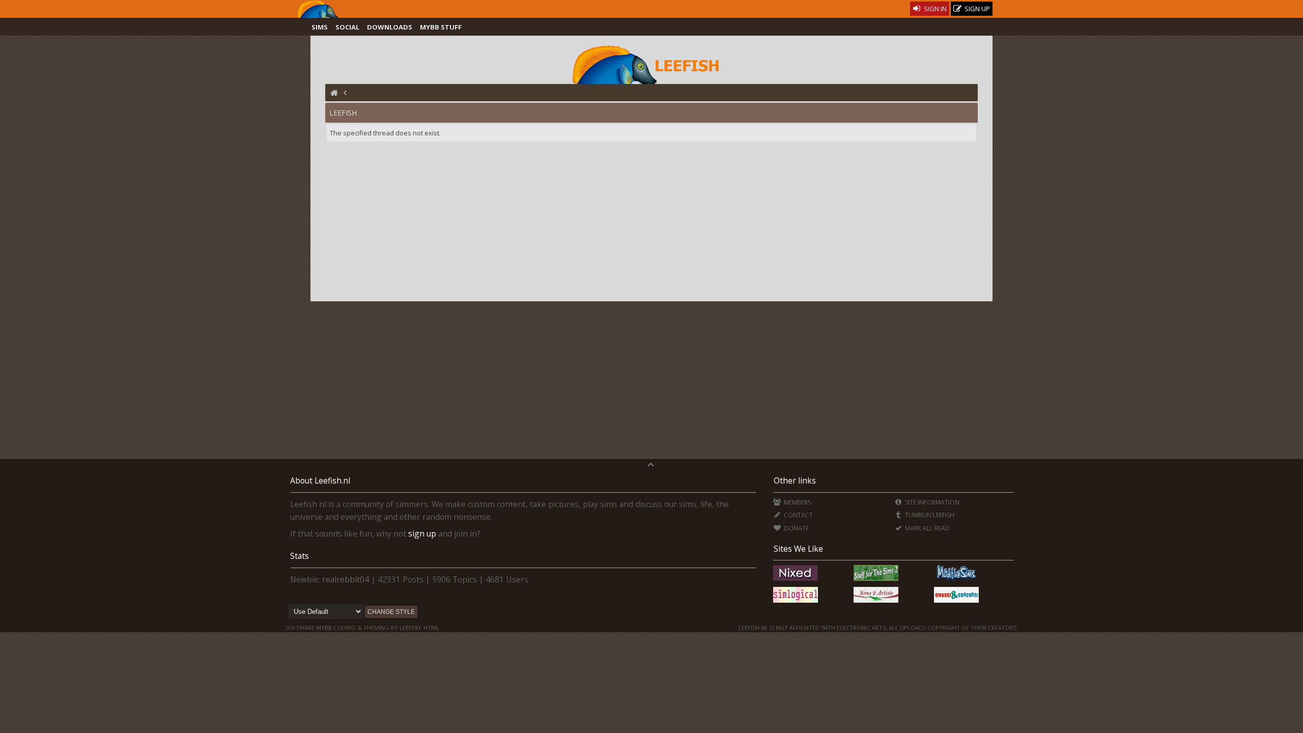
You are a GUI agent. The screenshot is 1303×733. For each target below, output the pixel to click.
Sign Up (976, 8)
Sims (319, 27)
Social (347, 27)
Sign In (934, 8)
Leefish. (411, 627)
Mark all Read (926, 528)
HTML (430, 627)
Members (796, 502)
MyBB (324, 627)
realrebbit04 (345, 579)
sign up (422, 533)
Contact (797, 515)
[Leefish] (651, 63)
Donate (795, 528)
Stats (299, 555)
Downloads (389, 27)
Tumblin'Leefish (928, 515)
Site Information (931, 502)
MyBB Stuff (441, 27)
